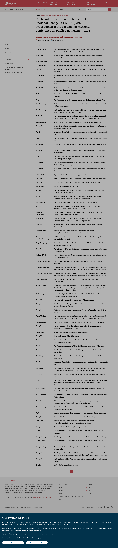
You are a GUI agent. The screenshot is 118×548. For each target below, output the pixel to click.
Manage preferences (8, 538)
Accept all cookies (13, 542)
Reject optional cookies (37, 542)
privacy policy (12, 534)
